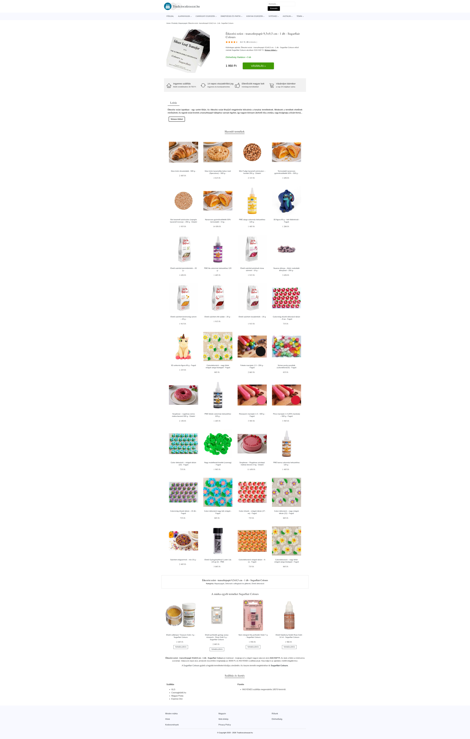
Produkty (174, 23)
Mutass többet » (271, 50)
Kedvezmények (172, 725)
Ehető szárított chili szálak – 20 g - (218, 317)
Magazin (222, 714)
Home (168, 23)
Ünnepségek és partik (231, 16)
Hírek (167, 719)
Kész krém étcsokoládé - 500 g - (183, 171)
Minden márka (171, 714)
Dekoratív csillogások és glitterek (238, 584)
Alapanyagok (184, 16)
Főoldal (170, 16)
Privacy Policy (224, 725)
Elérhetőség (277, 719)
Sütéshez (273, 16)
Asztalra (287, 16)
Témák (299, 16)
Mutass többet (177, 119)
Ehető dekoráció (258, 584)
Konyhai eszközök (254, 16)
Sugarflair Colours (239, 50)
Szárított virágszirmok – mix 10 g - (183, 560)
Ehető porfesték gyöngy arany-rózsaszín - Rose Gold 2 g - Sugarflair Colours (217, 637)
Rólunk (275, 714)
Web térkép (223, 719)
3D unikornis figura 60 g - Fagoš (183, 365)
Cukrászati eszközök (205, 16)
